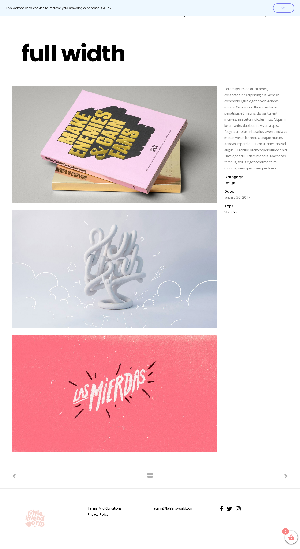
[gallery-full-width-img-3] (114, 393)
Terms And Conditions (104, 508)
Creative (230, 211)
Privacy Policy (98, 514)
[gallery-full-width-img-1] (114, 144)
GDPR (106, 8)
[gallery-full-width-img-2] (114, 268)
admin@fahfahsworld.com (173, 508)
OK (283, 8)
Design (229, 182)
